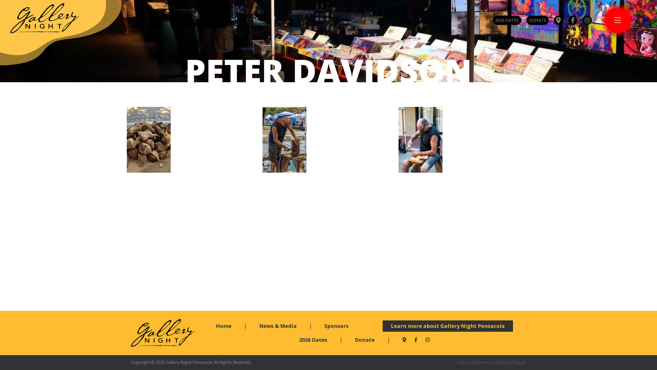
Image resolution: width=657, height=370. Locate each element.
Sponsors (336, 325)
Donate (537, 20)
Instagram (587, 20)
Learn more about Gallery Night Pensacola (448, 325)
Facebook (572, 20)
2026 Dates (507, 20)
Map (558, 20)
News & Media (278, 325)
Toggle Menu (617, 20)
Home (223, 325)
